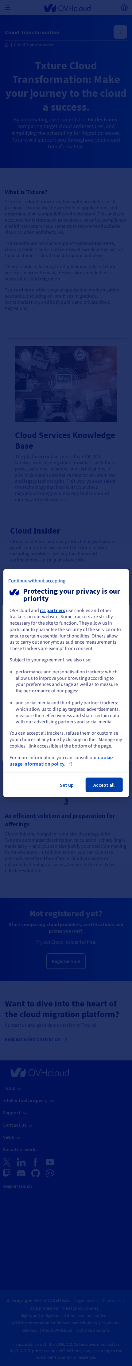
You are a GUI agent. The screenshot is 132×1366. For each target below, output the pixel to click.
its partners (52, 610)
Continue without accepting (36, 580)
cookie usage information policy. (61, 760)
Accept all (104, 785)
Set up (67, 785)
